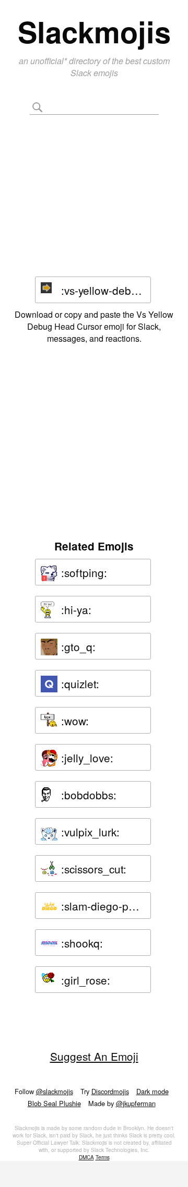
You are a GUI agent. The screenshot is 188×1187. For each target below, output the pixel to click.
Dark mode (152, 1091)
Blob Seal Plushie (54, 1103)
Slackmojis (94, 31)
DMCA (86, 1157)
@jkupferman (136, 1103)
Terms (103, 1157)
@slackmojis (54, 1091)
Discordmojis (110, 1091)
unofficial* (49, 61)
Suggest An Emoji (94, 1056)
